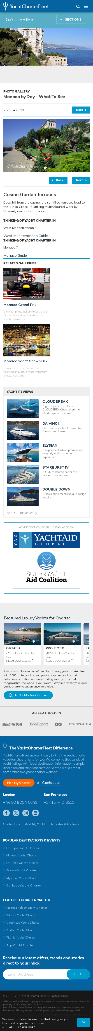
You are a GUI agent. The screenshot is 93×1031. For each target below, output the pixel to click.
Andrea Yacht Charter (21, 930)
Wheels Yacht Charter (21, 915)
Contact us (51, 782)
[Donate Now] (46, 560)
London (9, 794)
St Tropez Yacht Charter (22, 848)
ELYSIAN (49, 445)
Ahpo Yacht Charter (20, 945)
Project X (55, 648)
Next (79, 110)
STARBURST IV (55, 467)
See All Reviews (20, 513)
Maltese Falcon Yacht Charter (26, 908)
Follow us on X (16, 813)
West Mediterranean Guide (25, 235)
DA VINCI (50, 424)
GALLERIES (20, 19)
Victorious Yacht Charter (23, 922)
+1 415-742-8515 (59, 802)
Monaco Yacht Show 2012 (25, 361)
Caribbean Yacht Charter (23, 885)
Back (59, 180)
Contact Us (11, 824)
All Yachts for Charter (30, 695)
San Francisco (55, 794)
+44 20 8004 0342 (20, 802)
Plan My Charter (18, 783)
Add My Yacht (35, 824)
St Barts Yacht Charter (22, 863)
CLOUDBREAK (55, 402)
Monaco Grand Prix (20, 304)
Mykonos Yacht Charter (22, 878)
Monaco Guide (15, 255)
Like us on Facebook (6, 813)
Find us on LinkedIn (35, 813)
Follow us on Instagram (25, 813)
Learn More (26, 1027)
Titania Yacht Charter (21, 937)
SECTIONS (73, 19)
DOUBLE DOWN (56, 489)
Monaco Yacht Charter (22, 855)
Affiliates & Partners (65, 824)
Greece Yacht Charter (21, 870)
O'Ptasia (13, 648)
